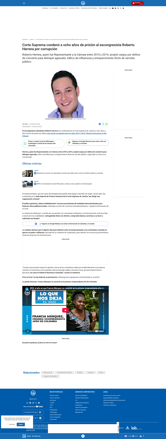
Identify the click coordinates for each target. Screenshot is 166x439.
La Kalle (52, 402)
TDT (76, 400)
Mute (126, 436)
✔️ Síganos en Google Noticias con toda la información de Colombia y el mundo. (67, 224)
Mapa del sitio (79, 412)
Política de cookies (108, 402)
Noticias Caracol (54, 395)
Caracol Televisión (55, 398)
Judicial (32, 39)
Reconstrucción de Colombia (89, 8)
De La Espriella (54, 8)
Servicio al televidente (81, 395)
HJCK (51, 405)
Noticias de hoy (48, 372)
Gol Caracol (53, 400)
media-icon (83, 436)
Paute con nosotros (80, 410)
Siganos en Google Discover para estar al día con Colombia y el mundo (89, 142)
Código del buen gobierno (82, 402)
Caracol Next (53, 419)
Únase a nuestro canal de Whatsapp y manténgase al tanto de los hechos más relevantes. (42, 143)
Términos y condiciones (109, 405)
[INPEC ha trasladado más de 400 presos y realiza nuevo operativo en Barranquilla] (27, 184)
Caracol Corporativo (55, 417)
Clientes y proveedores (81, 407)
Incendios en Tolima (73, 8)
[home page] (83, 3)
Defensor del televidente (81, 398)
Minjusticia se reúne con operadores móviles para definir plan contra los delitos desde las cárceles (70, 173)
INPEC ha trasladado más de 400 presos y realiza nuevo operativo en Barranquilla (64, 184)
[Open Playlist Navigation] (143, 436)
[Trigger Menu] (24, 3)
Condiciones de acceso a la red (111, 395)
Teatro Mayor (53, 412)
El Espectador (53, 410)
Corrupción (91, 372)
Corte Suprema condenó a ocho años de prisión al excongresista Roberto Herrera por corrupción (62, 39)
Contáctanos (78, 405)
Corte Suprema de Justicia (64, 372)
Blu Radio (24, 39)
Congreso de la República (50, 376)
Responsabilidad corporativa (111, 398)
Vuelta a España (103, 8)
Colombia (79, 372)
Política (101, 372)
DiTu (51, 407)
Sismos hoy (63, 8)
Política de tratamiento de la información (114, 400)
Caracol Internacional (55, 414)
